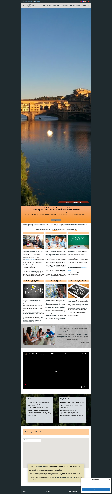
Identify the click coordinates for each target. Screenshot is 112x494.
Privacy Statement (99, 491)
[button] (109, 479)
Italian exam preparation (78, 233)
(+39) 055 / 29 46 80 (28, 1)
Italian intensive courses (34, 233)
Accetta (96, 489)
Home (43, 5)
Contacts (84, 5)
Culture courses (64, 5)
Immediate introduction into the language (78, 281)
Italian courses (56, 5)
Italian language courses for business (52, 258)
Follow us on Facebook (73, 491)
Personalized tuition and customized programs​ (34, 281)
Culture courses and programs (56, 281)
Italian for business (56, 233)
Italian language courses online (53, 277)
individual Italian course (29, 259)
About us (78, 5)
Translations (72, 5)
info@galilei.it (37, 1)
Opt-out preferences (93, 491)
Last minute (49, 5)
